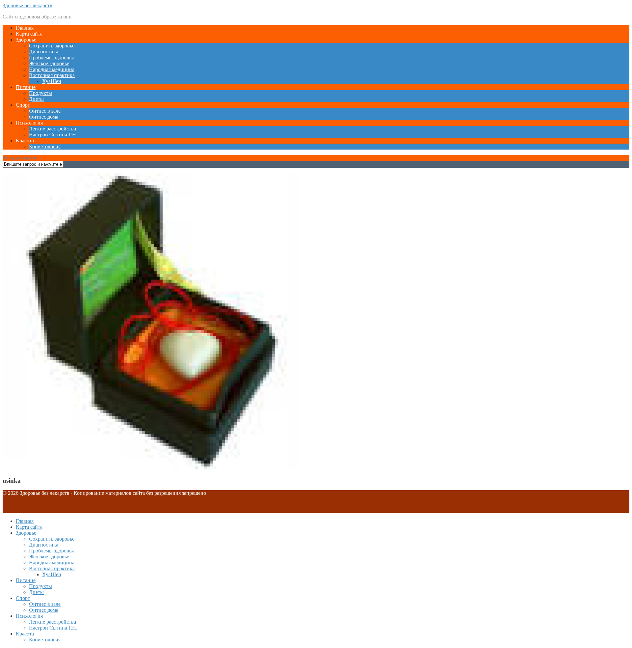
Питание (26, 87)
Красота (25, 140)
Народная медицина (51, 69)
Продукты (40, 93)
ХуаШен (51, 81)
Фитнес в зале (45, 111)
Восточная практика (52, 75)
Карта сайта (29, 34)
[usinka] (151, 467)
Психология (29, 123)
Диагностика (43, 51)
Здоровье (26, 39)
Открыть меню (20, 157)
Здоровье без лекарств (27, 5)
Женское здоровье (49, 63)
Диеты (36, 99)
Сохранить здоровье (51, 45)
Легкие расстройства (52, 128)
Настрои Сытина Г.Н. (53, 134)
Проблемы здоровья (51, 57)
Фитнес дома (43, 117)
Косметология (45, 146)
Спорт (23, 105)
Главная (25, 28)
